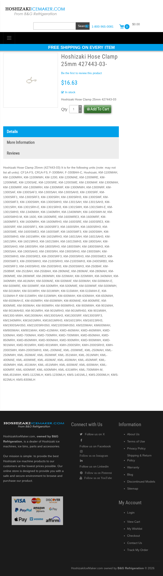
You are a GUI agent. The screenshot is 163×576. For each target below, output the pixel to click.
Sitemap (132, 488)
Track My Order (137, 550)
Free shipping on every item (81, 47)
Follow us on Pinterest (98, 472)
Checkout (133, 535)
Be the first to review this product (81, 73)
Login (131, 512)
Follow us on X (95, 434)
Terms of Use (136, 441)
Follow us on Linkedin (94, 466)
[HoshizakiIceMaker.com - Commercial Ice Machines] (35, 6)
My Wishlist (134, 528)
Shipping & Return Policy (139, 458)
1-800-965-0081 (103, 26)
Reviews (13, 153)
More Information (21, 142)
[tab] (61, 131)
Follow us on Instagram (94, 455)
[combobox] (54, 26)
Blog (130, 474)
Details (12, 131)
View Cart (133, 521)
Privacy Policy (136, 448)
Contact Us (134, 543)
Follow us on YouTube (98, 477)
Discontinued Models (141, 481)
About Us (133, 434)
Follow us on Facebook (95, 446)
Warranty (133, 467)
